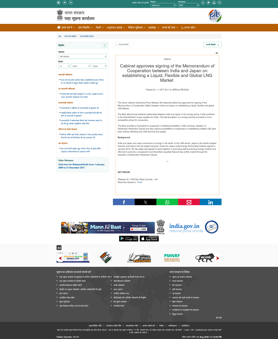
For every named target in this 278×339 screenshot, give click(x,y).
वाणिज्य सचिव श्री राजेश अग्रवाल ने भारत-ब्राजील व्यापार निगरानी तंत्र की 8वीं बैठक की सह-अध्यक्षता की (82, 136)
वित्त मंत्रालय (177, 284)
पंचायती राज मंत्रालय (180, 305)
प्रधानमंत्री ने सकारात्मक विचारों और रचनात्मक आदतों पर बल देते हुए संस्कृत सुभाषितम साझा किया (81, 122)
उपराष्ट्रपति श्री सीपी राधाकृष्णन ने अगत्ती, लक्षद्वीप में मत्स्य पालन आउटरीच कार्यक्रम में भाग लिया (82, 95)
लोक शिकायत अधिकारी (122, 280)
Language (181, 1)
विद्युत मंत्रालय (177, 313)
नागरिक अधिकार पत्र (121, 293)
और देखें (219, 317)
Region (153, 1)
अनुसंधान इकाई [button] (114, 27)
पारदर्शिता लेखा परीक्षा (67, 297)
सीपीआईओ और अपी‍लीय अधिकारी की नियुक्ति (130, 297)
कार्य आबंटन (63, 293)
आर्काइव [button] (152, 27)
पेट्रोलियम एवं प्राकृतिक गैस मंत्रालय (185, 309)
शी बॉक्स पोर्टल (119, 305)
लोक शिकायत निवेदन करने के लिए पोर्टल (73, 305)
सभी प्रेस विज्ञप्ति (70, 36)
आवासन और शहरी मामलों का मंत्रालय (185, 297)
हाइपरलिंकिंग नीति (95, 325)
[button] (203, 2)
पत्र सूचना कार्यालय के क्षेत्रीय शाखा (72, 280)
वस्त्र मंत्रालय (177, 280)
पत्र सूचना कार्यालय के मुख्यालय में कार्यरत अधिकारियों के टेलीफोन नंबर (84, 276)
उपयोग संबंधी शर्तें (148, 325)
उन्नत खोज (189, 27)
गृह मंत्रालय (176, 293)
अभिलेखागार (172, 325)
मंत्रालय (61, 51)
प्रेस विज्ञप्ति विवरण (86, 36)
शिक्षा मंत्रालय (177, 301)
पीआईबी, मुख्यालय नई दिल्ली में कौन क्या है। (129, 276)
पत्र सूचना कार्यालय (79, 18)
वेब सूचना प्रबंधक (120, 301)
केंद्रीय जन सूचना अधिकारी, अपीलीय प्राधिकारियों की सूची (80, 289)
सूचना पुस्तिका (64, 301)
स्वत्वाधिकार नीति (132, 325)
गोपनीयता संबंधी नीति (113, 325)
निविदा (161, 325)
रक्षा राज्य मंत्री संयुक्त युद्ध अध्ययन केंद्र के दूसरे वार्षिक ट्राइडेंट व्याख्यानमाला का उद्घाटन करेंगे (81, 150)
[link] (108, 227)
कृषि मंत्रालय (177, 289)
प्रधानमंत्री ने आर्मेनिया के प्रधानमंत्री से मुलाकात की (80, 107)
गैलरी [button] (98, 27)
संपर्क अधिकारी (119, 284)
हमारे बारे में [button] (67, 27)
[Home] (58, 27)
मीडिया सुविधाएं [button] (135, 27)
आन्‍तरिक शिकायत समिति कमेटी (70, 284)
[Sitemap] (214, 2)
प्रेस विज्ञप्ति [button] (84, 27)
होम (60, 36)
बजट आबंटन (118, 289)
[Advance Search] (219, 2)
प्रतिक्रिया (185, 325)
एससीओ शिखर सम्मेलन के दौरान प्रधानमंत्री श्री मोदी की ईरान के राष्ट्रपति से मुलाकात (81, 114)
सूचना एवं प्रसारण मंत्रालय (182, 276)
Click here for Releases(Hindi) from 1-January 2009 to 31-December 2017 (81, 166)
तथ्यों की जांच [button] (168, 27)
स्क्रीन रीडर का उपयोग (140, 2)
